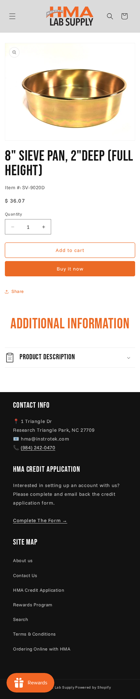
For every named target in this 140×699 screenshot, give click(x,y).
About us (23, 560)
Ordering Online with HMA (41, 649)
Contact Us (25, 575)
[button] (20, 16)
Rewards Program (32, 605)
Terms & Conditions (34, 634)
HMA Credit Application (38, 590)
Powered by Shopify (93, 687)
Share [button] (17, 291)
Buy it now (70, 269)
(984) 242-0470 (38, 447)
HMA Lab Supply (60, 687)
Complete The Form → (40, 520)
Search (20, 619)
